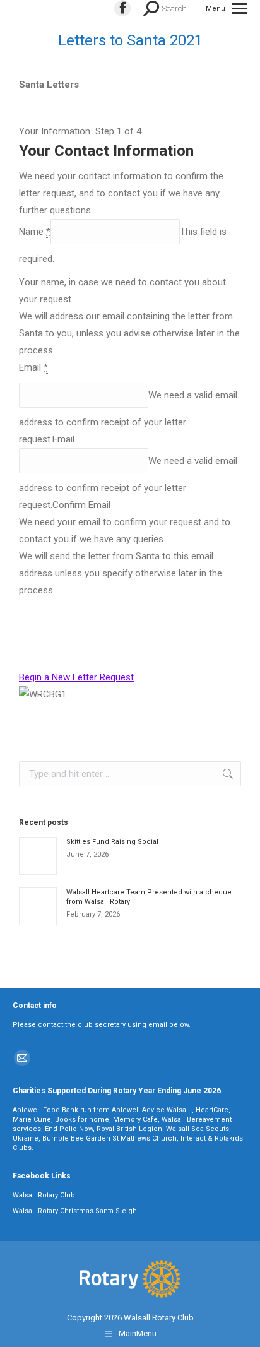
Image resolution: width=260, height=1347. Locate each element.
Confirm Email (81, 505)
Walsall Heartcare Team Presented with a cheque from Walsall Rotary (149, 897)
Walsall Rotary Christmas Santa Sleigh (75, 1211)
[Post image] (38, 856)
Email (63, 439)
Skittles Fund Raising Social (112, 842)
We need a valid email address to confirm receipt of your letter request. (128, 417)
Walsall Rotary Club (44, 1195)
